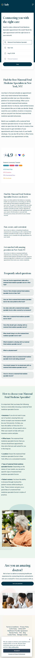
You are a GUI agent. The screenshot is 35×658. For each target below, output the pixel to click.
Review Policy (13, 633)
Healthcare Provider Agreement (17, 631)
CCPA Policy (13, 629)
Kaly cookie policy (14, 647)
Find (17, 64)
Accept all (16, 650)
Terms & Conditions (12, 627)
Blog (24, 633)
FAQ (20, 633)
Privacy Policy (24, 627)
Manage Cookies (22, 635)
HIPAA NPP (22, 629)
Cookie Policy (11, 635)
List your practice (17, 583)
